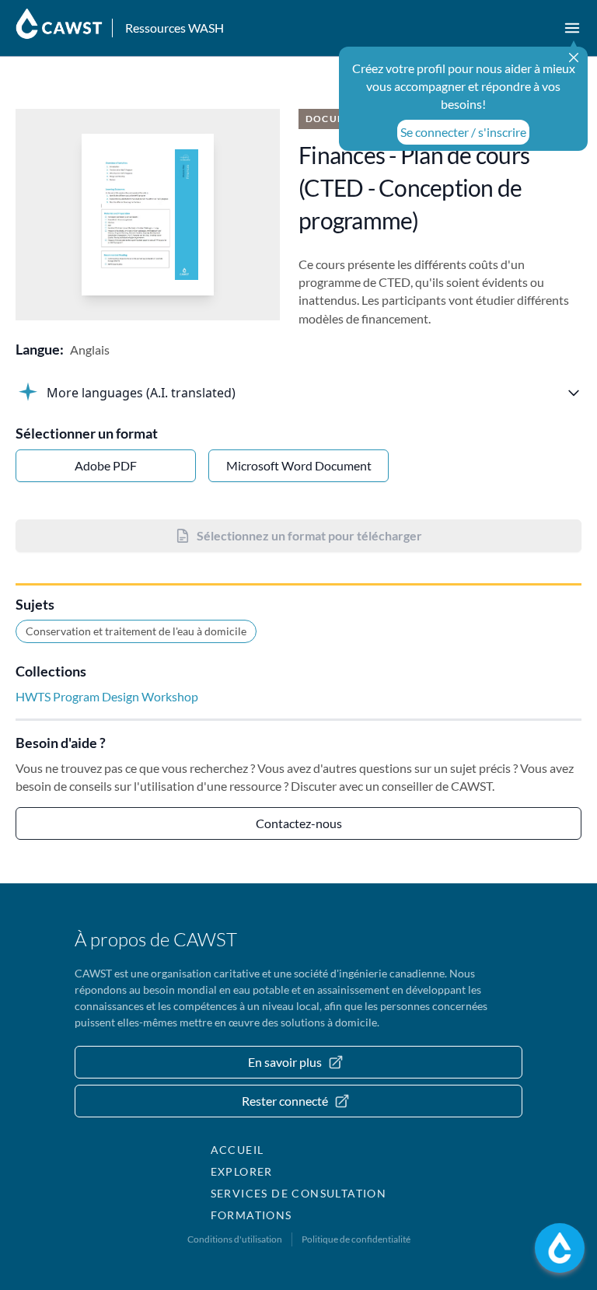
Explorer (242, 1171)
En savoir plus (285, 1061)
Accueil (237, 1149)
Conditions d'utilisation (234, 1239)
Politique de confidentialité (356, 1239)
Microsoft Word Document (299, 465)
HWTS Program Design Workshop (107, 696)
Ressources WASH (174, 27)
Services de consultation (299, 1193)
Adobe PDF (106, 465)
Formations (251, 1215)
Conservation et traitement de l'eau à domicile (136, 631)
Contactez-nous (299, 823)
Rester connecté (285, 1100)
